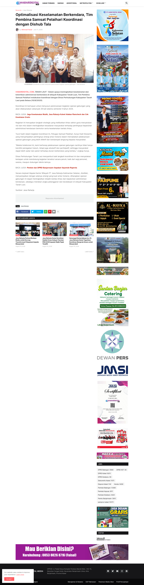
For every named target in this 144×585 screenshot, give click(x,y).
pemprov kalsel (106, 502)
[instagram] (122, 571)
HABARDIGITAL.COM (25, 92)
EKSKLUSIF (100, 3)
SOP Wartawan (91, 582)
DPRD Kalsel (104, 473)
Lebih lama (88, 251)
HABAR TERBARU (48, 3)
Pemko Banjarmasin (107, 498)
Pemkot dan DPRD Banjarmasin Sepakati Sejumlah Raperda (52, 168)
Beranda (18, 10)
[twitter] (112, 571)
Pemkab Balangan (107, 488)
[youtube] (117, 571)
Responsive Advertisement (54, 198)
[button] (126, 3)
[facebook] (108, 571)
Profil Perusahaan (122, 582)
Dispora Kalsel (104, 484)
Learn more (20, 574)
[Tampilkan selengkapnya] (58, 211)
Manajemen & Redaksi (75, 582)
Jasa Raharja (27, 10)
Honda (118, 484)
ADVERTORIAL (72, 3)
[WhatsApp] (45, 211)
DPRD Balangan (105, 470)
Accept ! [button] (9, 579)
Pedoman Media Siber (106, 582)
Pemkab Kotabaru (106, 495)
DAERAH (61, 3)
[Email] (54, 211)
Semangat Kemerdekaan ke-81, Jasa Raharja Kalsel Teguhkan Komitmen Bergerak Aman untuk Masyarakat (81, 241)
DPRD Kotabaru (104, 477)
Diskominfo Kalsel (106, 480)
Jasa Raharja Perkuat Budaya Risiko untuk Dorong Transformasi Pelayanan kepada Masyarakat (27, 241)
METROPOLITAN (86, 3)
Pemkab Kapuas (105, 491)
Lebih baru (20, 251)
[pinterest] (126, 571)
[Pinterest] (50, 211)
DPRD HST (121, 470)
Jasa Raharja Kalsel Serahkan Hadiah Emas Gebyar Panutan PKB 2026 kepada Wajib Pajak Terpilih (53, 241)
